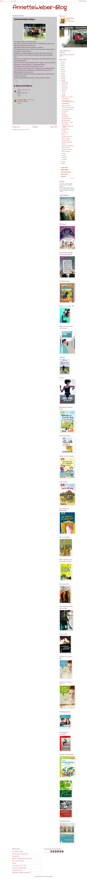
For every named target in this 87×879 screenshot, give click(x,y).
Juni (63, 93)
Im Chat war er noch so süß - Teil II (19, 865)
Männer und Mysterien (66, 151)
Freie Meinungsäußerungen (67, 142)
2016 (62, 73)
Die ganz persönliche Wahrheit (68, 145)
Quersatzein (63, 176)
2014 (62, 76)
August (63, 89)
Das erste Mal (64, 132)
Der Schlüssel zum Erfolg (67, 136)
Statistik (63, 134)
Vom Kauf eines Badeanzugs (67, 109)
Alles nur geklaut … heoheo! (67, 122)
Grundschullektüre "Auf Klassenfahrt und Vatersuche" (68, 101)
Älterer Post (53, 127)
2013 (62, 78)
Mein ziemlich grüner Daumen (18, 860)
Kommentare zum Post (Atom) (23, 129)
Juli (63, 91)
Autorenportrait (64, 114)
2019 (62, 67)
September (64, 87)
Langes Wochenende (66, 105)
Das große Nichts (65, 116)
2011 (62, 161)
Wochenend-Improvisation (67, 118)
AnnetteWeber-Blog (40, 7)
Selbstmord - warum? (66, 147)
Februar (63, 157)
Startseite (35, 127)
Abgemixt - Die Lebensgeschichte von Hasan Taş (22, 858)
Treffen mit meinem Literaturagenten (19, 867)
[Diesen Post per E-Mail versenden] (19, 81)
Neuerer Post (16, 127)
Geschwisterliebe (65, 98)
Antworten (19, 95)
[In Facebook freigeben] (23, 81)
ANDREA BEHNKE (65, 169)
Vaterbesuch (64, 143)
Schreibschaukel (64, 167)
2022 (62, 61)
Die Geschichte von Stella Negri (68, 107)
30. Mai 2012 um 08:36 (29, 99)
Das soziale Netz (65, 111)
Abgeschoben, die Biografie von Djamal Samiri (21, 872)
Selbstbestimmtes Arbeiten (67, 149)
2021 (62, 63)
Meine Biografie (65, 124)
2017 (62, 71)
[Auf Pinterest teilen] (24, 81)
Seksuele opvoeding (66, 120)
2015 (62, 75)
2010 (62, 163)
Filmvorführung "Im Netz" (17, 870)
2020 (62, 65)
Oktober (63, 86)
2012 (62, 80)
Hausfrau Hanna (64, 174)
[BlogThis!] (20, 81)
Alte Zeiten (64, 130)
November (64, 84)
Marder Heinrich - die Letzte (67, 96)
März (63, 155)
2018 (62, 69)
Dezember (64, 82)
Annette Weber (20, 99)
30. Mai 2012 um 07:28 (25, 89)
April (63, 153)
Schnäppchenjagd (65, 128)
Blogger (50, 876)
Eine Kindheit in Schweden (17, 851)
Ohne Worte (64, 112)
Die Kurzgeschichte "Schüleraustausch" (20, 853)
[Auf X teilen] (21, 81)
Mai (63, 95)
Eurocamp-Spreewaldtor (66, 172)
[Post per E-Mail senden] (17, 81)
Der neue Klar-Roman (66, 140)
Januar (63, 159)
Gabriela (19, 89)
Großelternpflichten (65, 103)
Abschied (14, 863)
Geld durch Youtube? (66, 138)
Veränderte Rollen (15, 856)
